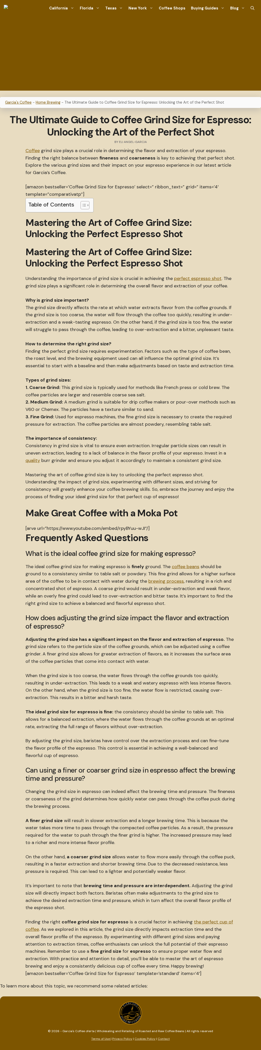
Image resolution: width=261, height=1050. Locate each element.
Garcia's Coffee (18, 102)
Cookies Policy (145, 1039)
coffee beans (185, 567)
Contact (164, 1039)
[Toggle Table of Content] (82, 205)
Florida (86, 8)
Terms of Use (101, 1039)
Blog (234, 8)
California (58, 8)
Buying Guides (204, 8)
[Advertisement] (130, 55)
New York (137, 8)
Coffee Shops (172, 8)
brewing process (166, 581)
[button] (252, 8)
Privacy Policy (122, 1039)
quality (32, 460)
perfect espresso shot (197, 278)
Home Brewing (48, 102)
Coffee (32, 151)
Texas (110, 8)
